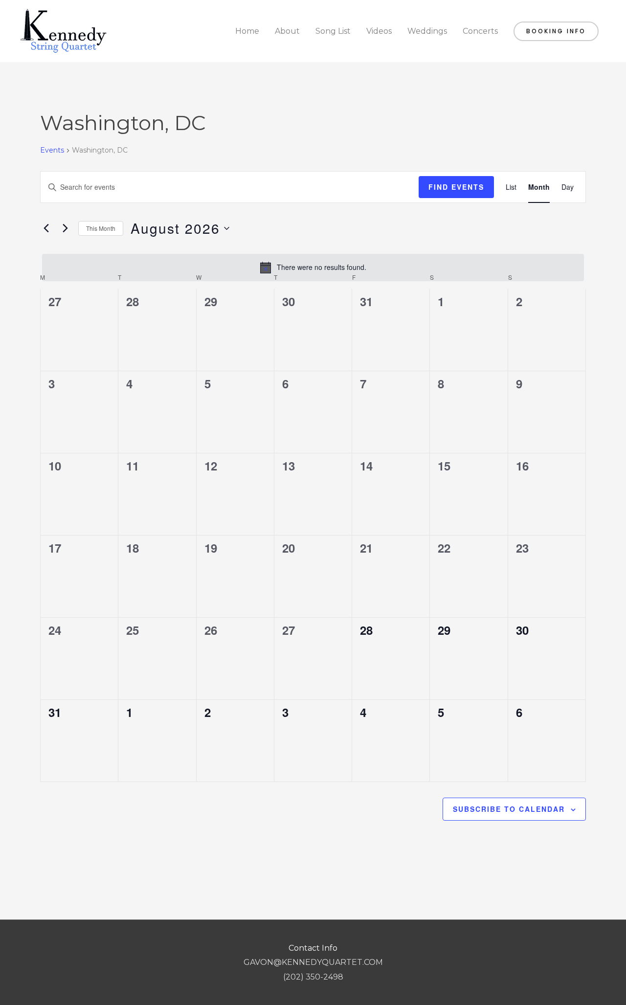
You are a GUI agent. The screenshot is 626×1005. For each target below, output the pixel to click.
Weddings (427, 31)
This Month (100, 228)
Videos (379, 31)
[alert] (313, 267)
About (287, 31)
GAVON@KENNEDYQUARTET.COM (313, 962)
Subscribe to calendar (509, 809)
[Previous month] (46, 228)
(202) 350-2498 (313, 977)
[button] (556, 31)
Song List (333, 31)
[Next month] (65, 228)
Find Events (456, 187)
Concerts (480, 31)
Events (52, 150)
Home (247, 31)
